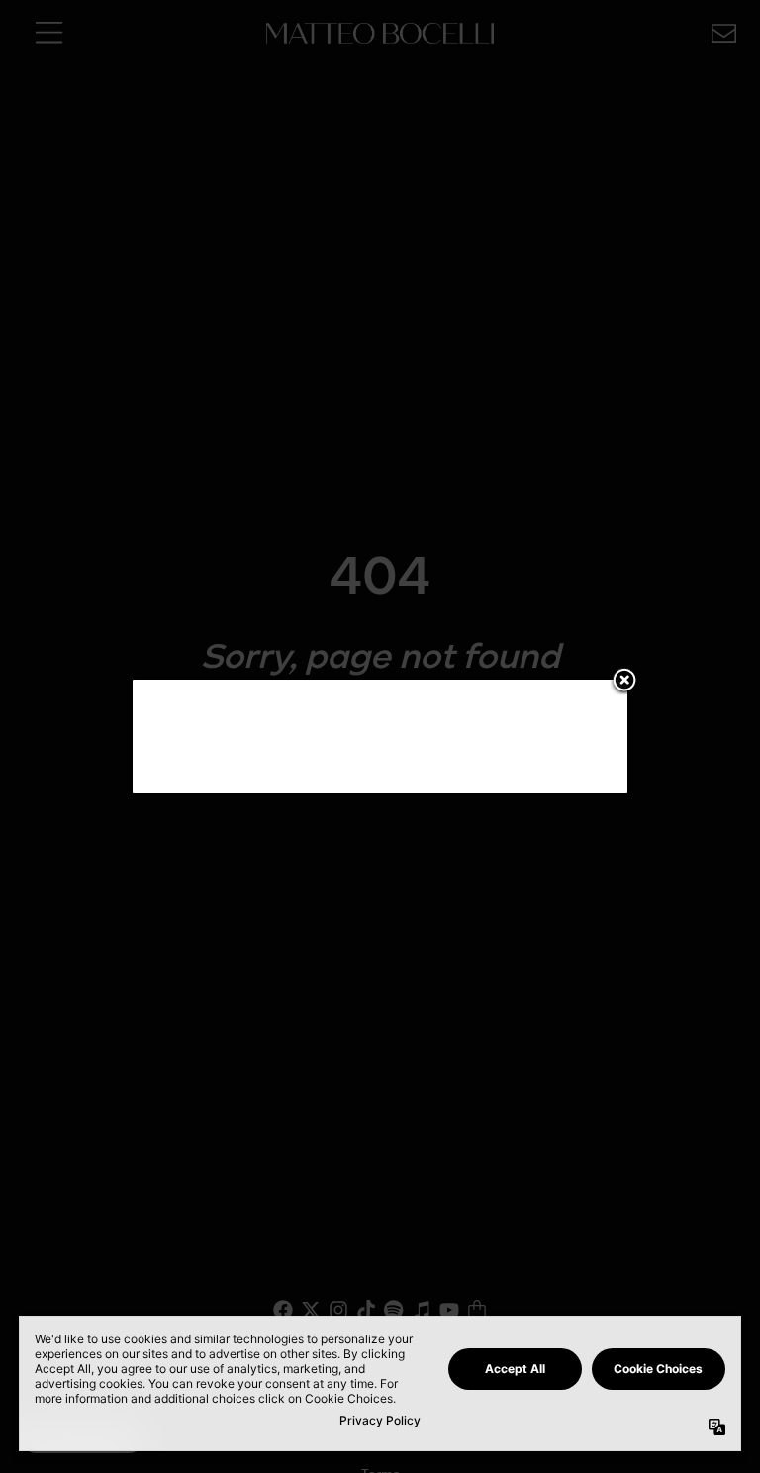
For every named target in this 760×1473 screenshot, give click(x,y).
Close (624, 681)
